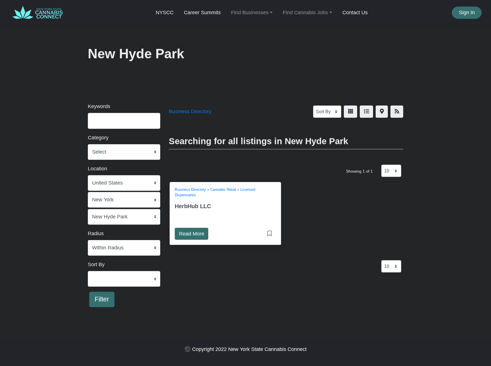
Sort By (96, 264)
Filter (102, 299)
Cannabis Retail (223, 190)
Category (98, 137)
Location (97, 168)
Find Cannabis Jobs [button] (305, 12)
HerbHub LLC (193, 206)
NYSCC (165, 12)
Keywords (99, 106)
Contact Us (355, 12)
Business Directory (190, 111)
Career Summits (202, 12)
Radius (96, 233)
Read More (191, 234)
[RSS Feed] (396, 112)
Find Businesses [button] (250, 12)
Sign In (467, 12)
